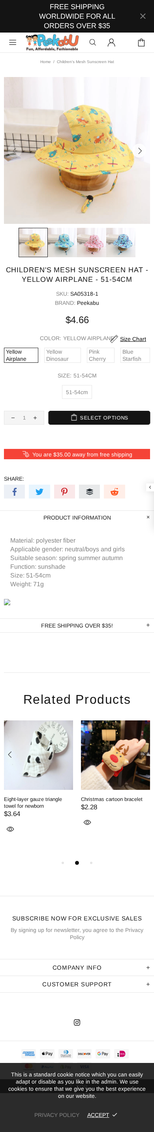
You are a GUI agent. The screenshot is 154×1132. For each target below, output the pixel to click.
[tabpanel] (38, 785)
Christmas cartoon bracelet (112, 799)
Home (45, 62)
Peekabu (52, 42)
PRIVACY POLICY (56, 1115)
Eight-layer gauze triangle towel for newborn (33, 802)
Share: (14, 479)
